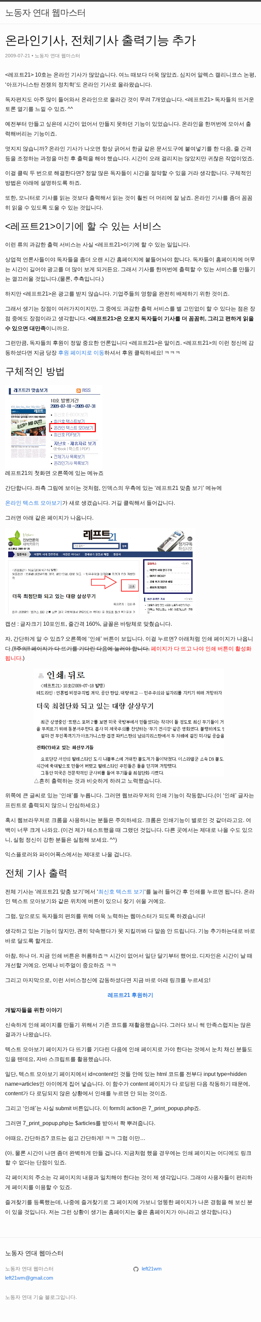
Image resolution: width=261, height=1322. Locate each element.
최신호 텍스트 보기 (121, 892)
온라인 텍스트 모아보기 (33, 503)
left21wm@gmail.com (29, 1278)
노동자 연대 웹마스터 (45, 12)
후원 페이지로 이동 (81, 353)
